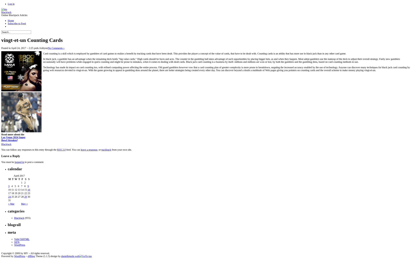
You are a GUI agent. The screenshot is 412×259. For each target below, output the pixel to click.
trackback (106, 149)
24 (9, 196)
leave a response (89, 149)
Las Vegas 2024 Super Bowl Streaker (13, 139)
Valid (21, 239)
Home (11, 20)
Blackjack (6, 12)
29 (25, 196)
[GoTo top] (85, 256)
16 (29, 189)
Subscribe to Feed (17, 23)
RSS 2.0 (61, 149)
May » (24, 203)
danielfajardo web (70, 256)
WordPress (19, 245)
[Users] (4, 9)
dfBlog (31, 256)
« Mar (11, 203)
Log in (11, 4)
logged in (19, 162)
